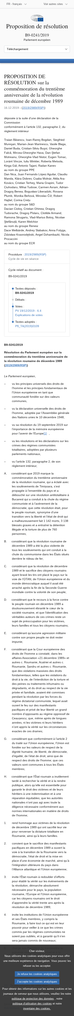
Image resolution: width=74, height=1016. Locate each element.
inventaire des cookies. (37, 1008)
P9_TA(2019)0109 (27, 326)
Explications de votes (29, 315)
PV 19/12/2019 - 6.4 (28, 310)
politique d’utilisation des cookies (32, 1003)
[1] (45, 433)
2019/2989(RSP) (33, 107)
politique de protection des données (33, 998)
